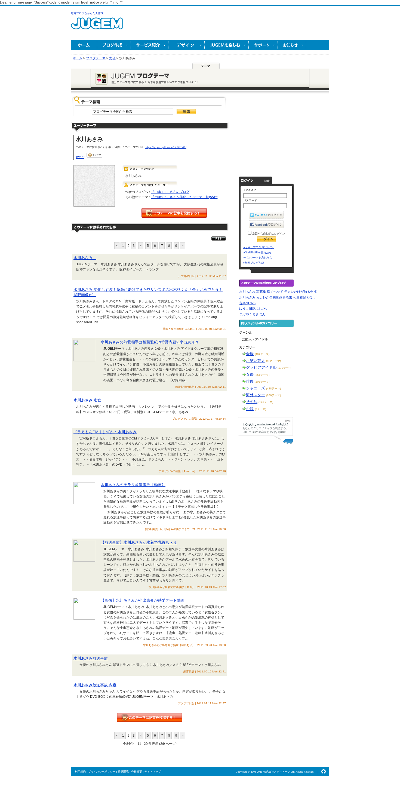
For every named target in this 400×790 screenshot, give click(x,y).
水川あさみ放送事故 (90, 658)
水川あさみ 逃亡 (87, 400)
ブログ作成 (114, 45)
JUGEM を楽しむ (227, 45)
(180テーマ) (273, 395)
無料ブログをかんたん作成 (87, 13)
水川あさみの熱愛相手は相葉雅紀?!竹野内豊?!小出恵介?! (149, 342)
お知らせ (292, 45)
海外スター (255, 395)
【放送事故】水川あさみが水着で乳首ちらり (139, 542)
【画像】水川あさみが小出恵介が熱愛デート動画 (142, 600)
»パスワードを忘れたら (257, 257)
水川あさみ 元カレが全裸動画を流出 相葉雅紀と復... (277, 297)
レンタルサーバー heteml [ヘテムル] (265, 424)
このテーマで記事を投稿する (174, 213)
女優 (250, 374)
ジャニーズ (255, 388)
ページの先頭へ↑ (323, 771)
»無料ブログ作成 (253, 262)
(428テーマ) (273, 388)
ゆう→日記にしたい (254, 309)
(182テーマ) (273, 360)
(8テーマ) (260, 409)
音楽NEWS (247, 303)
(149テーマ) (266, 402)
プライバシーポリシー (101, 771)
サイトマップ (152, 771)
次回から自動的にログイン (268, 233)
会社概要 (136, 771)
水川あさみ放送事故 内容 (94, 685)
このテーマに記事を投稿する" (149, 717)
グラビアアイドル (261, 367)
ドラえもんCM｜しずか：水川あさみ (105, 432)
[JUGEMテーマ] (206, 65)
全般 (250, 354)
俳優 (250, 381)
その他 (251, 401)
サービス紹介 (149, 45)
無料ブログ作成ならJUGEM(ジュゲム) (97, 26)
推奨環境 (123, 771)
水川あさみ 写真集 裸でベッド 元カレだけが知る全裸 (278, 292)
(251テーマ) (262, 374)
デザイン (186, 45)
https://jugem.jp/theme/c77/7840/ (165, 147)
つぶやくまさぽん (252, 314)
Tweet (80, 157)
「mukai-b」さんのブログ (170, 192)
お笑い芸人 (255, 360)
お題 (250, 409)
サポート (263, 45)
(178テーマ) (285, 367)
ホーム (84, 45)
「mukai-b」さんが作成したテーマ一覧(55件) (184, 197)
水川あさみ (84, 258)
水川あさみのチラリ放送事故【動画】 (133, 484)
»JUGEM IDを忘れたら (257, 252)
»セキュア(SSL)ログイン (258, 247)
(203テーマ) (262, 381)
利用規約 (80, 771)
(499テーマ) (262, 354)
